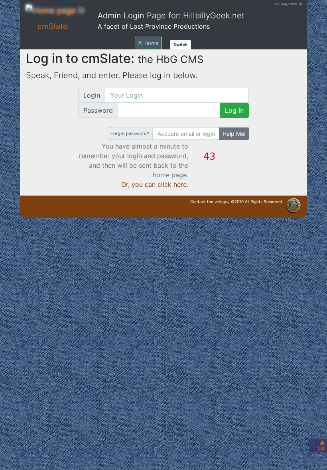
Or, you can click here (154, 184)
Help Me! (234, 133)
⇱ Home (148, 43)
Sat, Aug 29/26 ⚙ (288, 4)
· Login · (301, 212)
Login (91, 95)
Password (98, 110)
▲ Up (321, 445)
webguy (222, 201)
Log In (234, 110)
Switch (180, 44)
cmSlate (52, 26)
